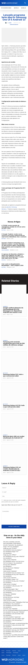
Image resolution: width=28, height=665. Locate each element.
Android (12, 24)
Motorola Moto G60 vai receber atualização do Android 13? (13, 437)
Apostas (4, 259)
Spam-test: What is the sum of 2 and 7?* (12, 505)
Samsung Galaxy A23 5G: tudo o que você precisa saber (13, 406)
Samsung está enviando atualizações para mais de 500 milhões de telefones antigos (14, 343)
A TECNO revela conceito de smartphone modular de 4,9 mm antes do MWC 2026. (13, 227)
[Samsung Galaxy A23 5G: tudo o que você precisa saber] (14, 392)
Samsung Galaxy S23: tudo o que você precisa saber (13, 375)
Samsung (16, 24)
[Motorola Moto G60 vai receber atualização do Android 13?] (14, 423)
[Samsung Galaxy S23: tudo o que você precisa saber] (14, 361)
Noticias (4, 230)
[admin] (6, 23)
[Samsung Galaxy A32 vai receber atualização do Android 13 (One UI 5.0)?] (14, 454)
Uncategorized (5, 250)
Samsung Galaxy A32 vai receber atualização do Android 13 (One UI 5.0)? (12, 468)
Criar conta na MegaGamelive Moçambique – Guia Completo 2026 (12, 264)
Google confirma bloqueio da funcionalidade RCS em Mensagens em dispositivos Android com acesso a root (13, 310)
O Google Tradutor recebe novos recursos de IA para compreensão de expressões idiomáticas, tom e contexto (14, 235)
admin (10, 22)
